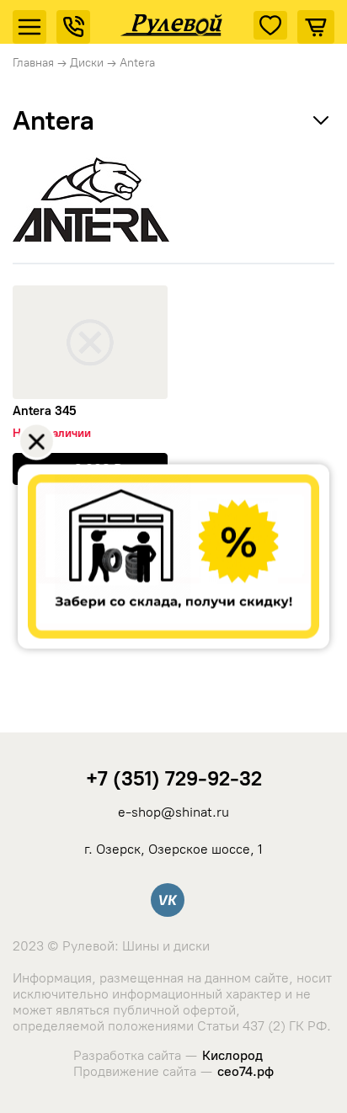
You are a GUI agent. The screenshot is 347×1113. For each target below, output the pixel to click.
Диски (87, 63)
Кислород (232, 1055)
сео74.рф (245, 1071)
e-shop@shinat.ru (173, 812)
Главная (33, 63)
